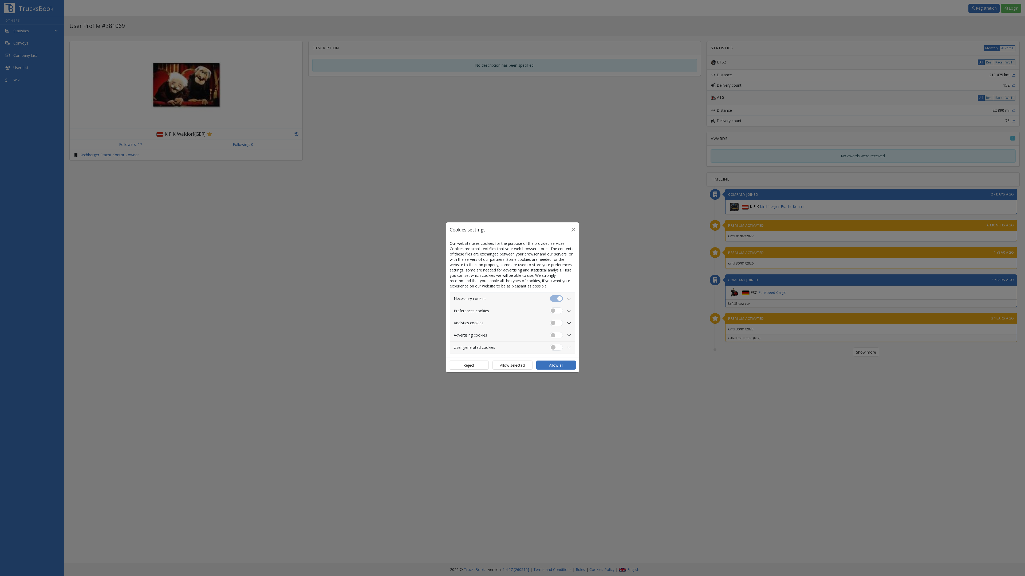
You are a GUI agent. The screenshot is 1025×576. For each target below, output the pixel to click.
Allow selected (512, 365)
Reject (468, 365)
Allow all (556, 365)
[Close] (573, 229)
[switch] (556, 310)
